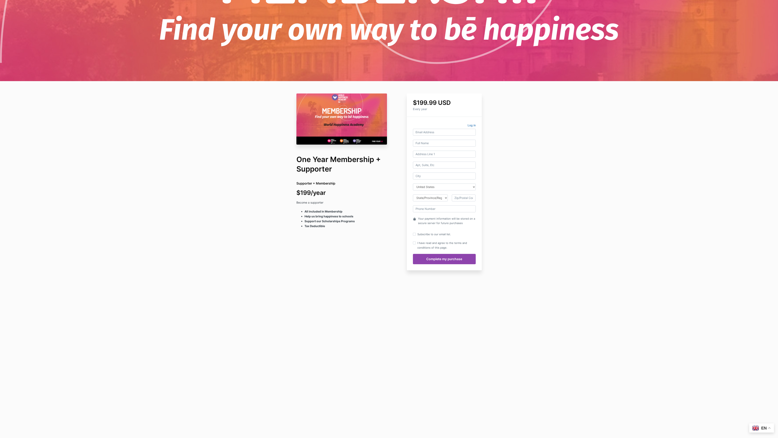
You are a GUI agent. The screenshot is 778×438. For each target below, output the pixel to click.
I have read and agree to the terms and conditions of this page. (442, 245)
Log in (472, 125)
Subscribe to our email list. (434, 234)
